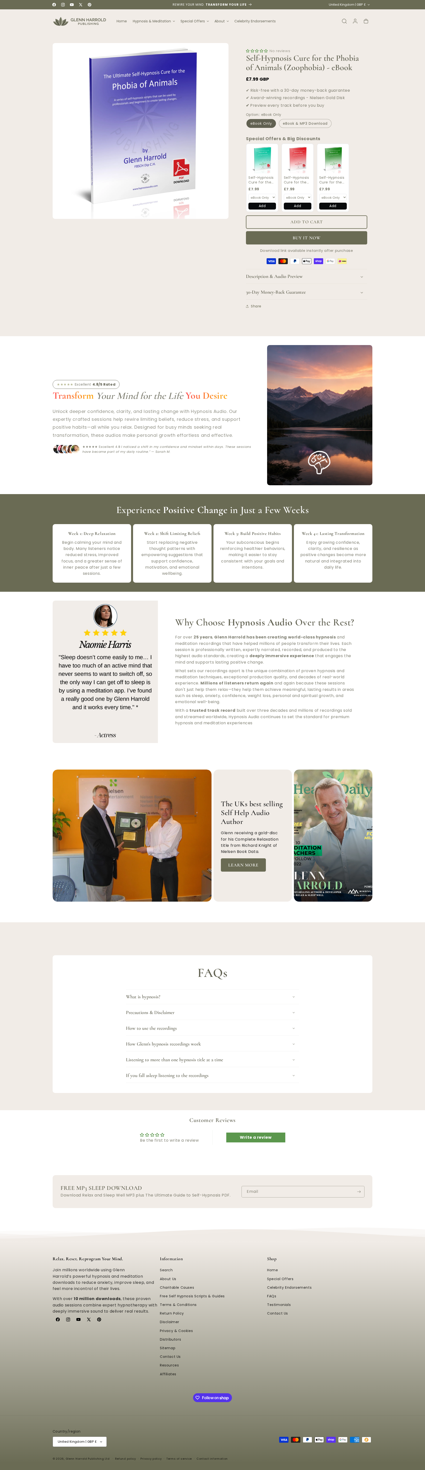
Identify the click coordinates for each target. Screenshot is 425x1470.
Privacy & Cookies (176, 1330)
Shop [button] (271, 1258)
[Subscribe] (358, 1191)
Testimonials (279, 1304)
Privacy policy (151, 1459)
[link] (262, 159)
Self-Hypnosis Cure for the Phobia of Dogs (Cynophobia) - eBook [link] (261, 180)
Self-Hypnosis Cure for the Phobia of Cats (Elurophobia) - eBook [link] (333, 180)
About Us (168, 1278)
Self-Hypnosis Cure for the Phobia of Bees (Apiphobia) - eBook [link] (297, 180)
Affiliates (168, 1374)
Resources (169, 1365)
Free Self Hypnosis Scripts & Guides (192, 1296)
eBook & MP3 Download (305, 123)
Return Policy (172, 1313)
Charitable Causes (177, 1287)
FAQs (271, 1296)
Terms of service (179, 1459)
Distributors (170, 1339)
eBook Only (261, 123)
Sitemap (167, 1348)
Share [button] (256, 306)
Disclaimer (169, 1322)
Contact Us (170, 1356)
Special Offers (280, 1278)
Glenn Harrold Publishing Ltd (88, 1459)
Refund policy (125, 1459)
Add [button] (262, 205)
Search (166, 1270)
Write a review (256, 1137)
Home (272, 1270)
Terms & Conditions (178, 1304)
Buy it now (307, 238)
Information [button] (171, 1258)
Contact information (212, 1459)
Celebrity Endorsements (289, 1287)
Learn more (243, 865)
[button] (154, 21)
